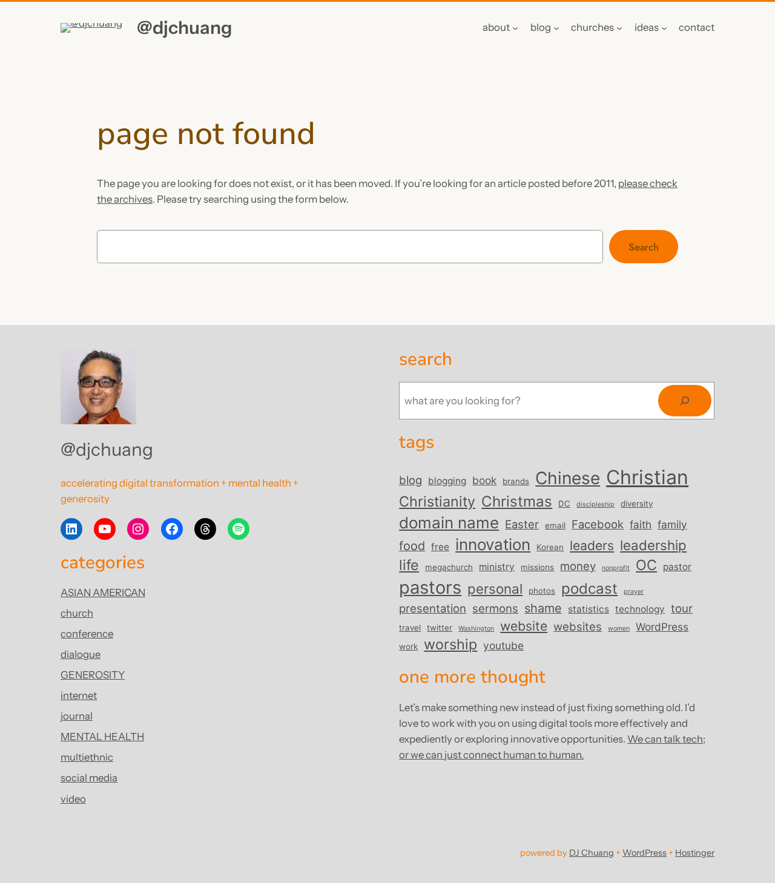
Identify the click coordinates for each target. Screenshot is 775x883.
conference (87, 634)
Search (643, 247)
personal (495, 588)
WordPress (662, 626)
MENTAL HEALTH (102, 736)
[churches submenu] (619, 28)
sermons (495, 608)
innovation (492, 544)
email (555, 525)
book (484, 480)
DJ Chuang (591, 852)
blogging (447, 481)
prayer (634, 592)
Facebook (598, 524)
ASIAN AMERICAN (103, 592)
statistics (588, 609)
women (619, 628)
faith (640, 524)
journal (77, 716)
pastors (430, 587)
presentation (432, 608)
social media (89, 778)
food (412, 546)
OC (646, 565)
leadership (653, 545)
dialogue (81, 654)
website (523, 626)
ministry (497, 567)
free (440, 547)
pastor (677, 567)
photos (542, 591)
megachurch (449, 567)
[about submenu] (515, 28)
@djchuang (184, 27)
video (73, 799)
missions (537, 567)
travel (410, 627)
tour (682, 608)
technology (640, 609)
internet (79, 695)
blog (410, 480)
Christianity (437, 501)
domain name (449, 522)
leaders (592, 545)
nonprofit (616, 568)
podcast (589, 588)
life (409, 565)
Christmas (516, 501)
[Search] (684, 401)
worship (450, 644)
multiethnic (87, 757)
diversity (637, 503)
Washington (476, 628)
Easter (522, 524)
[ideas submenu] (664, 28)
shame (543, 608)
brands (516, 481)
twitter (439, 627)
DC (564, 503)
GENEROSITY (93, 675)
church (77, 613)
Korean (550, 547)
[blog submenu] (556, 28)
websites (577, 626)
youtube (503, 645)
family (672, 524)
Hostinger (694, 852)
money (578, 566)
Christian (647, 477)
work (408, 646)
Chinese (567, 478)
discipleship (595, 504)
